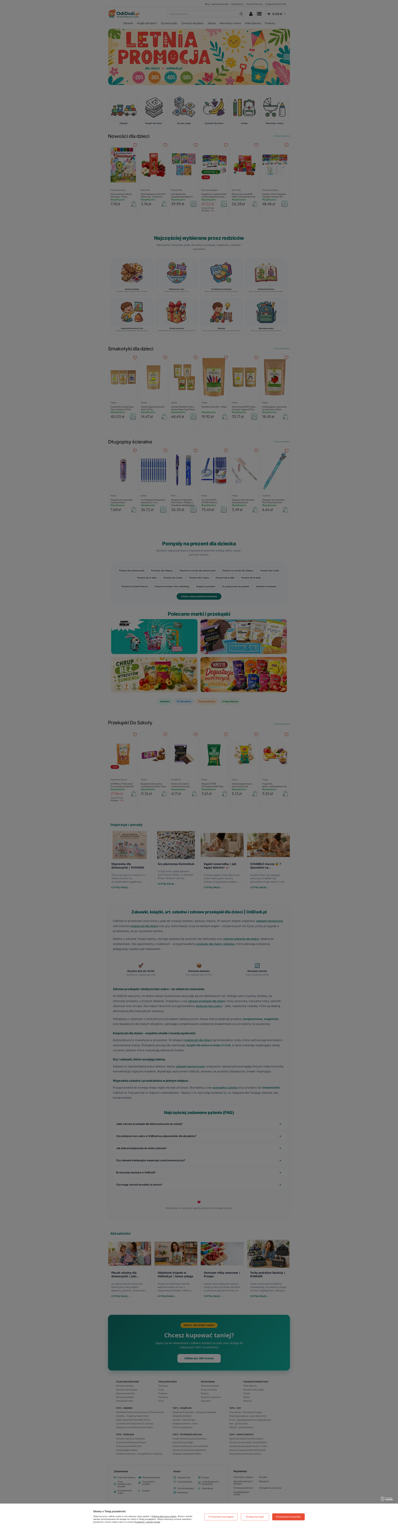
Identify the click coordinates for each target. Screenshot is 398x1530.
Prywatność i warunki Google (147, 1522)
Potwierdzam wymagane (221, 1517)
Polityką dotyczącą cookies (164, 1516)
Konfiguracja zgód (255, 1517)
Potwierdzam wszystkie (288, 1517)
